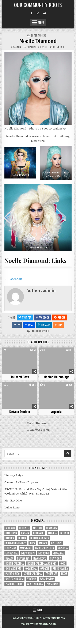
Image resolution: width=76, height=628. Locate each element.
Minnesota (11, 553)
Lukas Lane (12, 507)
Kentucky (56, 543)
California (11, 533)
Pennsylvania (60, 569)
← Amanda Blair (38, 430)
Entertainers (38, 35)
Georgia (64, 533)
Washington (47, 579)
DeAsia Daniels (19, 412)
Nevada (9, 558)
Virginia (31, 579)
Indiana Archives (39, 538)
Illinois (9, 538)
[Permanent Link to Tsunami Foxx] (19, 360)
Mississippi (28, 553)
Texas (64, 574)
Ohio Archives (13, 569)
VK (19, 324)
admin (17, 47)
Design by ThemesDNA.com (38, 624)
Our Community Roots (38, 4)
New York (44, 331)
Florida (52, 533)
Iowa (32, 543)
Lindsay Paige (13, 475)
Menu (41, 22)
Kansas (43, 543)
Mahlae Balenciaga (56, 377)
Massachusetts (44, 548)
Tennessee (51, 574)
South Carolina (32, 574)
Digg (30, 324)
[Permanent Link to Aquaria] (56, 395)
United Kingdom (14, 579)
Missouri (43, 553)
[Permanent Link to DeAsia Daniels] (19, 395)
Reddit (61, 317)
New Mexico (39, 558)
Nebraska (58, 553)
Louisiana (10, 548)
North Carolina (14, 563)
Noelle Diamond (38, 40)
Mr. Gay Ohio (13, 500)
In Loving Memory (15, 543)
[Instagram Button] (38, 13)
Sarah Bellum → (38, 423)
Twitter (26, 317)
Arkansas (51, 528)
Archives (24, 528)
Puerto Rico (12, 574)
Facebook (15, 279)
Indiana (22, 538)
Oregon (44, 569)
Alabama (10, 528)
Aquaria (56, 412)
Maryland (25, 548)
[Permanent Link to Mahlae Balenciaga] (56, 360)
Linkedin (45, 324)
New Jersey (23, 558)
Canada (25, 533)
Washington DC (14, 584)
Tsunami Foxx (19, 377)
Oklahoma (31, 569)
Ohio (62, 563)
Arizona (37, 528)
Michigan (63, 548)
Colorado (38, 533)
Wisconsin (52, 584)
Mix (60, 324)
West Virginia (35, 584)
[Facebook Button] (31, 13)
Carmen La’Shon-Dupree (21, 482)
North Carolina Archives (42, 563)
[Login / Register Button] (44, 13)
